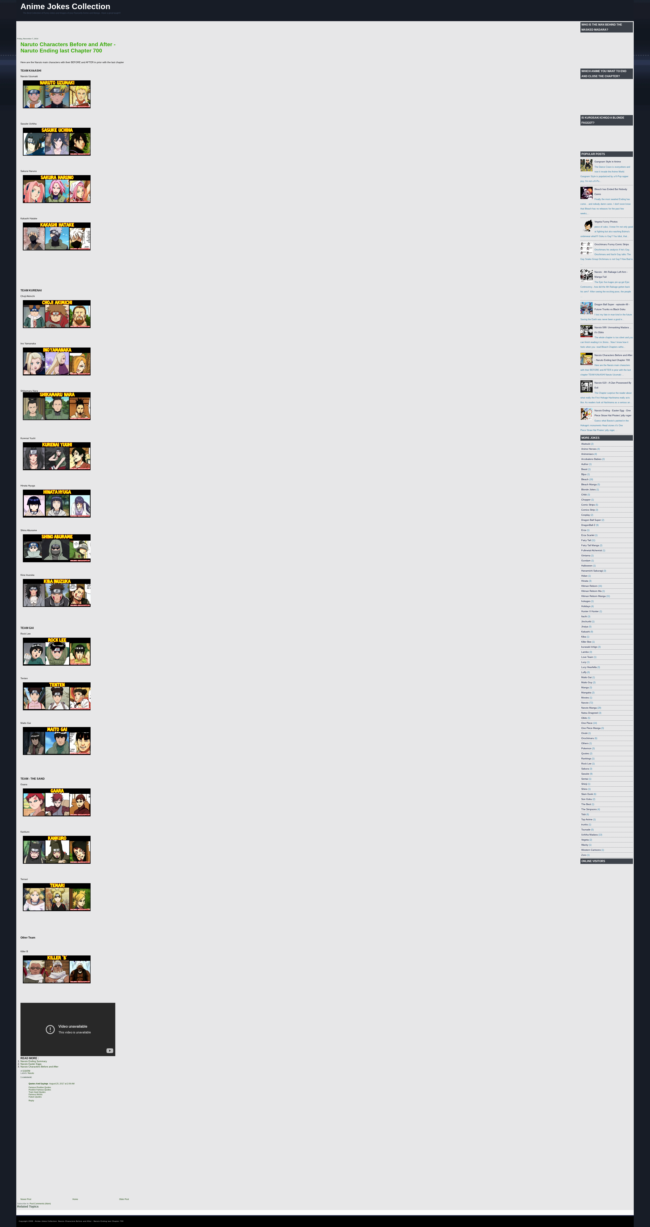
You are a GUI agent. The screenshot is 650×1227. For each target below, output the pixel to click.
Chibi (584, 494)
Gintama (585, 555)
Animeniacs (587, 454)
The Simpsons (589, 809)
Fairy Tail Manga (590, 545)
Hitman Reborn (589, 586)
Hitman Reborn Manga (593, 596)
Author (584, 464)
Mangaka (586, 692)
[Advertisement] (78, 29)
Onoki (584, 733)
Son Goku (586, 799)
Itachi (584, 616)
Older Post (124, 1199)
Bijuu (584, 474)
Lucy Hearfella (589, 667)
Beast (584, 469)
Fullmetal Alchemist (591, 550)
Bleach (585, 479)
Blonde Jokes (588, 489)
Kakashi (585, 631)
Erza (583, 530)
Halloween (586, 565)
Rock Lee (586, 763)
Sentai (584, 778)
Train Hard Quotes (37, 1092)
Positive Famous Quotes (40, 1090)
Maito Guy (586, 682)
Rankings (586, 758)
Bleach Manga (589, 484)
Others (585, 743)
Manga (585, 687)
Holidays (585, 606)
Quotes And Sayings (38, 1084)
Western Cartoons (591, 850)
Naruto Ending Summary (33, 1061)
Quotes (585, 753)
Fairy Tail (586, 540)
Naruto (31, 1073)
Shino (584, 789)
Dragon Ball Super (591, 520)
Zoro (583, 855)
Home (75, 1199)
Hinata (584, 580)
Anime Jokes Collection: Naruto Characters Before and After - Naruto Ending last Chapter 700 (79, 1221)
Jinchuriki (586, 621)
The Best (586, 804)
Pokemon (586, 748)
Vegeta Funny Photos (606, 221)
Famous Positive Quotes (40, 1087)
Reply (31, 1100)
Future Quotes (35, 1097)
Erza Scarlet (587, 535)
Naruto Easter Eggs (30, 1064)
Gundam (586, 560)
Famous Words (35, 1094)
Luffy (584, 672)
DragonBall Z (588, 525)
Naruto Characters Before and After (39, 1066)
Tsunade (585, 829)
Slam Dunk (587, 794)
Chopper (586, 499)
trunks (584, 824)
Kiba (583, 636)
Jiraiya (584, 626)
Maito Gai (586, 677)
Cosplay (585, 515)
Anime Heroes (589, 449)
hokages (585, 601)
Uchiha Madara (589, 834)
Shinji (584, 784)
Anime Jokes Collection (65, 6)
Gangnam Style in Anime (607, 161)
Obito (584, 718)
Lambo (585, 652)
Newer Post (25, 1199)
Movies (585, 697)
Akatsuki (585, 443)
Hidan (584, 575)
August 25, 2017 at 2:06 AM (61, 1084)
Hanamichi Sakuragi (592, 570)
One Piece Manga (591, 728)
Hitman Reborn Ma (591, 591)
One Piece (586, 723)
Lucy (583, 662)
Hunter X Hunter (590, 611)
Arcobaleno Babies (591, 459)
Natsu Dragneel (589, 712)
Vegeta (585, 839)
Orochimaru (587, 738)
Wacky (584, 844)
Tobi (583, 814)
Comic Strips (588, 504)
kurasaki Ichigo (589, 646)
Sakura (585, 768)
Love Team (587, 657)
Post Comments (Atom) (40, 1203)
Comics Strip (588, 509)
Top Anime (586, 819)
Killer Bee (586, 641)
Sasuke (585, 773)
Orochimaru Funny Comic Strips (611, 244)
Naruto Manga (589, 707)
